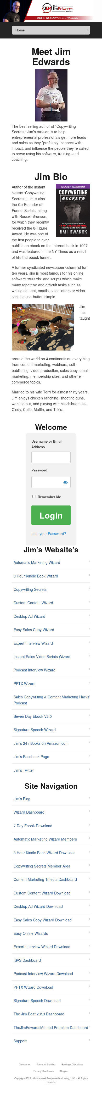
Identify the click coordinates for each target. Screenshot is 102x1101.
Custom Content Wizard (33, 602)
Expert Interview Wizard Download (42, 946)
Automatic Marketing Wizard (37, 562)
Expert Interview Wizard (33, 643)
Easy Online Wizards (31, 933)
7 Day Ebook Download (33, 825)
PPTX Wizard (25, 683)
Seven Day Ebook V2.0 (33, 716)
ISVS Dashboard (27, 960)
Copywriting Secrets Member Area (42, 866)
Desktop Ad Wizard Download (38, 906)
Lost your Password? (48, 533)
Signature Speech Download (37, 1000)
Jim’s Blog (22, 798)
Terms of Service (46, 1064)
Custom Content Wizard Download (42, 893)
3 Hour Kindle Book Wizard (36, 576)
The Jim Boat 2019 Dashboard (39, 1013)
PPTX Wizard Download (33, 987)
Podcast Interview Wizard (34, 669)
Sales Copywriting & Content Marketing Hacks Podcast (51, 699)
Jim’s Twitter (24, 770)
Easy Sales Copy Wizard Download (43, 919)
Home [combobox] (20, 30)
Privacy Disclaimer (43, 1071)
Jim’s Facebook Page (31, 756)
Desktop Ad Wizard (29, 616)
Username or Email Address (47, 444)
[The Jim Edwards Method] (51, 11)
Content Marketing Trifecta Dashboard (45, 879)
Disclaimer (24, 1064)
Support (20, 1040)
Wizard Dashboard (29, 812)
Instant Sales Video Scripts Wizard (42, 656)
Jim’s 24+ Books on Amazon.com (41, 743)
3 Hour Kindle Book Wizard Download (45, 852)
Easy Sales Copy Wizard (34, 629)
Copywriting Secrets (30, 589)
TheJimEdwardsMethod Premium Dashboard (51, 1027)
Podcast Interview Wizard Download (43, 973)
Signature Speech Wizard (35, 729)
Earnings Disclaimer (72, 1064)
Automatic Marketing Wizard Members (45, 839)
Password (39, 470)
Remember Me (49, 496)
